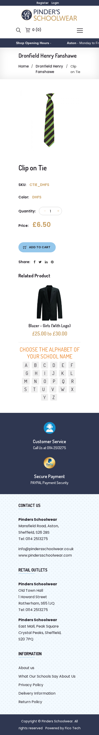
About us (26, 667)
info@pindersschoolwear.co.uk (46, 549)
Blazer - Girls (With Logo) (50, 325)
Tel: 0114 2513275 (33, 538)
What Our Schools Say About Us (47, 676)
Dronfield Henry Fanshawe (49, 69)
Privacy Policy (30, 684)
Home (23, 66)
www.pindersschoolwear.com (45, 555)
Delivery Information (36, 693)
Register (42, 3)
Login (55, 3)
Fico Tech (73, 728)
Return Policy (30, 701)
